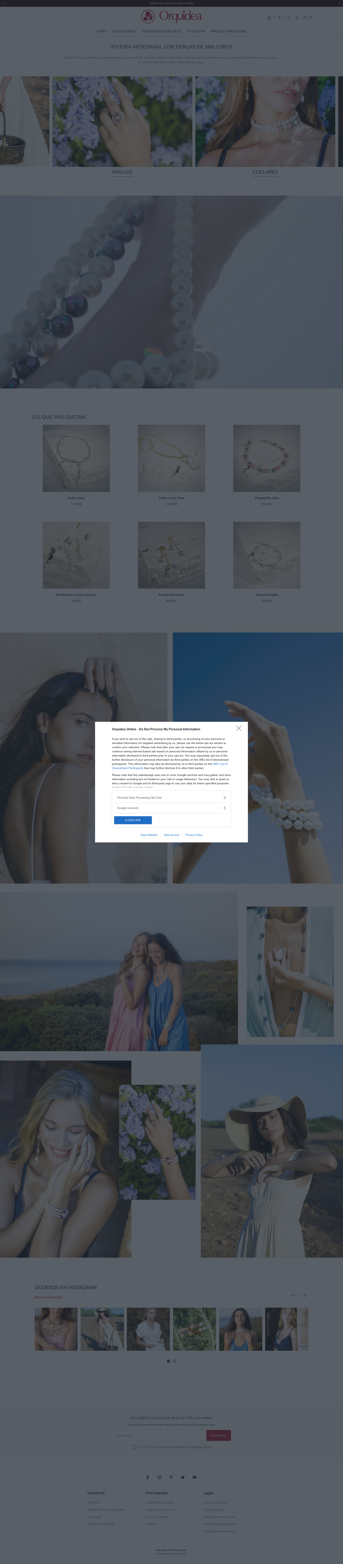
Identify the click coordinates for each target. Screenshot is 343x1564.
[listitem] (171, 798)
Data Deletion (149, 834)
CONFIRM (133, 820)
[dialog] (171, 782)
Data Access (171, 834)
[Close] (240, 729)
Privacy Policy (194, 834)
